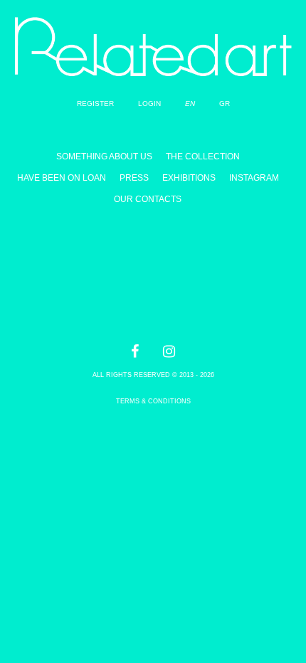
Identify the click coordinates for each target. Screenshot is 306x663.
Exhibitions (189, 178)
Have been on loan (61, 178)
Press (134, 178)
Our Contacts (147, 199)
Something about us (104, 156)
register (95, 103)
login (149, 103)
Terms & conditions (153, 401)
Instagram (254, 178)
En (190, 103)
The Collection (203, 156)
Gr (224, 103)
